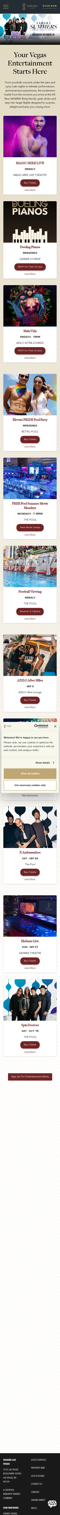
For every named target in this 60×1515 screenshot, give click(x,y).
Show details (43, 762)
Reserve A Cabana (30, 611)
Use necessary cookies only (30, 785)
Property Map (38, 1468)
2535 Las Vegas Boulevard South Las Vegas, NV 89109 (12, 1476)
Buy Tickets (30, 183)
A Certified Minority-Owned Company (11, 1494)
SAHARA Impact (38, 1500)
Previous (5, 29)
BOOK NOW (50, 6)
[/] (30, 7)
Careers (35, 1492)
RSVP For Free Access (30, 267)
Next (54, 29)
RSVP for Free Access (30, 351)
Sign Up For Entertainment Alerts (30, 1076)
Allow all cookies (30, 773)
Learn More (30, 190)
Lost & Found (37, 1476)
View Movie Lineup (30, 527)
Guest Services (38, 1460)
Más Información (30, 795)
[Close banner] (55, 726)
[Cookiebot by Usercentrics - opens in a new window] (35, 726)
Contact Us (36, 1484)
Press (34, 1508)
